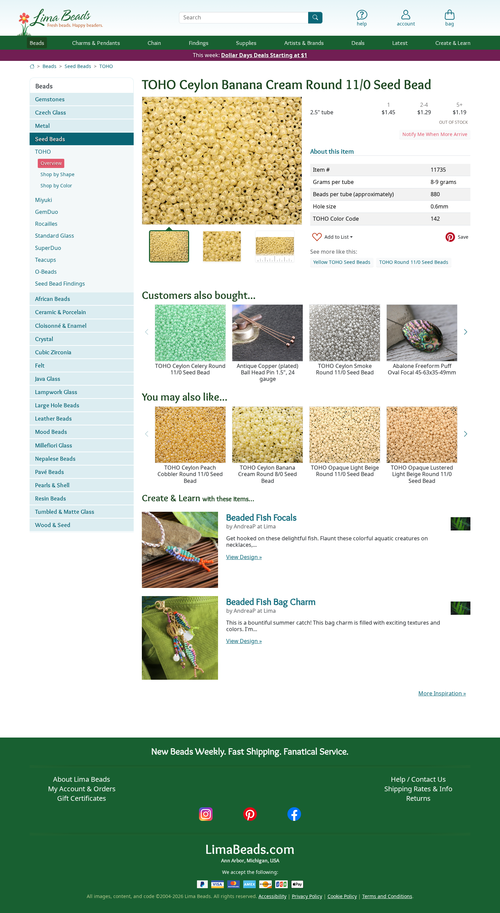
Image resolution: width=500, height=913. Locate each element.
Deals (358, 42)
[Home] (32, 66)
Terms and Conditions (387, 896)
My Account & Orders (82, 788)
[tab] (169, 246)
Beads (37, 42)
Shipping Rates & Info (418, 788)
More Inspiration (442, 693)
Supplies (246, 42)
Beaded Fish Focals (261, 517)
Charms (96, 42)
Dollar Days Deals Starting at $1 (264, 55)
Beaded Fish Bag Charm (271, 601)
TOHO (106, 66)
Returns (418, 798)
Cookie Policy (342, 896)
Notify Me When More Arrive (434, 134)
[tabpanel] (222, 160)
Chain (154, 42)
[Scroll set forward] (465, 331)
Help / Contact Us (418, 779)
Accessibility (272, 896)
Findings (199, 42)
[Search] (315, 17)
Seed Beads (78, 66)
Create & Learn (452, 42)
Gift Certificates (81, 798)
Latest (400, 42)
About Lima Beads (81, 779)
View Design (244, 557)
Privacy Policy (307, 896)
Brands (304, 42)
